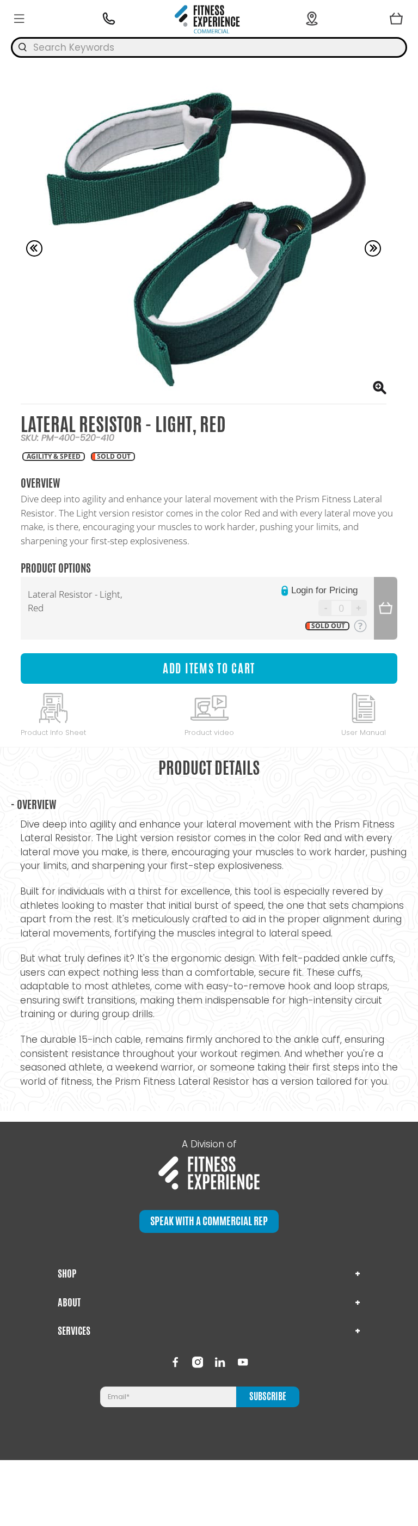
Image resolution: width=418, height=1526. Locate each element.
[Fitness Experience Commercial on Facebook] (175, 1362)
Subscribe (267, 1396)
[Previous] (34, 248)
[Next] (373, 248)
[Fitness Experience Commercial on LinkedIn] (219, 1362)
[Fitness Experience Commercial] (208, 18)
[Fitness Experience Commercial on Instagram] (197, 1362)
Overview (34, 804)
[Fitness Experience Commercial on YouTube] (242, 1362)
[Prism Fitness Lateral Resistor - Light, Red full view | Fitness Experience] (203, 240)
